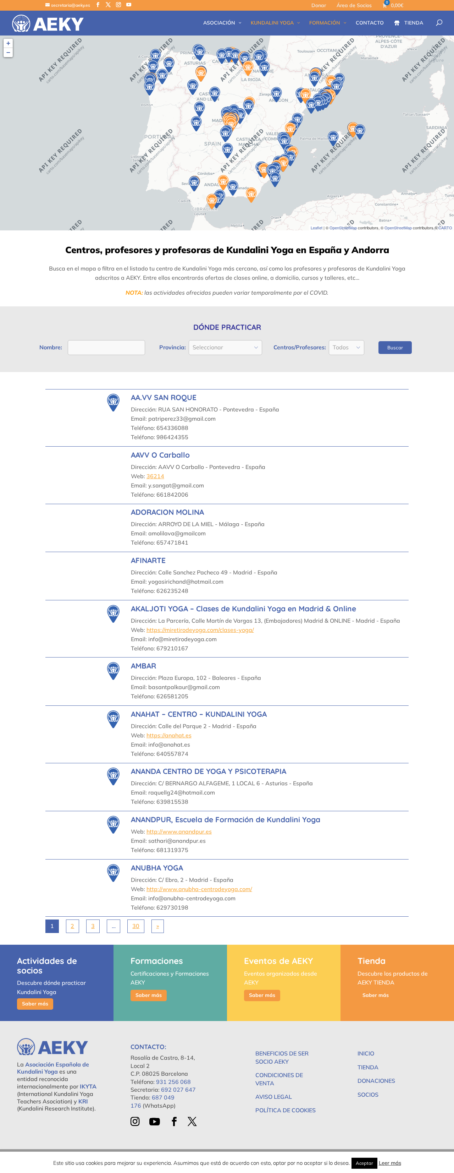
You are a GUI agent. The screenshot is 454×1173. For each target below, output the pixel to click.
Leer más (390, 1163)
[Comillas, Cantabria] (221, 56)
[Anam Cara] (162, 76)
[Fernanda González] (251, 195)
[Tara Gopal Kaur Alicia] (223, 182)
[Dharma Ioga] (314, 79)
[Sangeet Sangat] (248, 68)
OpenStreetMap (343, 227)
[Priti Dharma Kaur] (290, 130)
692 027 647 (178, 1089)
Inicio (366, 1053)
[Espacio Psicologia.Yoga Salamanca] (199, 109)
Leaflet (316, 227)
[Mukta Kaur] (333, 138)
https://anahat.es (169, 735)
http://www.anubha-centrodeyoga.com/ (199, 889)
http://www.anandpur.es (179, 831)
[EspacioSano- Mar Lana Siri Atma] (199, 53)
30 (135, 925)
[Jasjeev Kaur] (201, 74)
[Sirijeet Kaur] (212, 201)
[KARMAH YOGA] (169, 64)
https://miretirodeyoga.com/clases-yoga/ (200, 629)
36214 (155, 476)
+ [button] (8, 43)
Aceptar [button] (364, 1163)
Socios (368, 1094)
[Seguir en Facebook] (174, 1122)
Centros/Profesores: (299, 347)
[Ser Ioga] (311, 106)
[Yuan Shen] (336, 87)
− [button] (8, 52)
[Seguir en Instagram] (135, 1122)
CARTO (445, 227)
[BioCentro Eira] (153, 67)
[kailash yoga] (258, 58)
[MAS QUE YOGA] (155, 56)
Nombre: (50, 347)
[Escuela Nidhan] (264, 68)
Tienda (368, 1067)
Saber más (35, 1003)
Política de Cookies (285, 1110)
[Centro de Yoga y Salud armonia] (235, 56)
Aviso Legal (273, 1096)
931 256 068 (173, 1081)
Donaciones (376, 1080)
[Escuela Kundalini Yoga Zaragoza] (276, 94)
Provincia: (172, 347)
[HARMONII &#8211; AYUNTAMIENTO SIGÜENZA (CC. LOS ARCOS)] (248, 107)
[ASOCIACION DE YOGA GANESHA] (214, 94)
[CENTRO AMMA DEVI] (245, 59)
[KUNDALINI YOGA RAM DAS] (227, 150)
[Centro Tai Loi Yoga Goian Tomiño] (149, 88)
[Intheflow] (359, 132)
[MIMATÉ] (196, 123)
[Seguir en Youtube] (154, 1121)
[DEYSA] (275, 179)
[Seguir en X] (192, 1122)
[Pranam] (192, 87)
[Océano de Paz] (225, 134)
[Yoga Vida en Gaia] (194, 183)
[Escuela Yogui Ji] (232, 188)
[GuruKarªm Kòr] (305, 96)
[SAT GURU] (284, 142)
